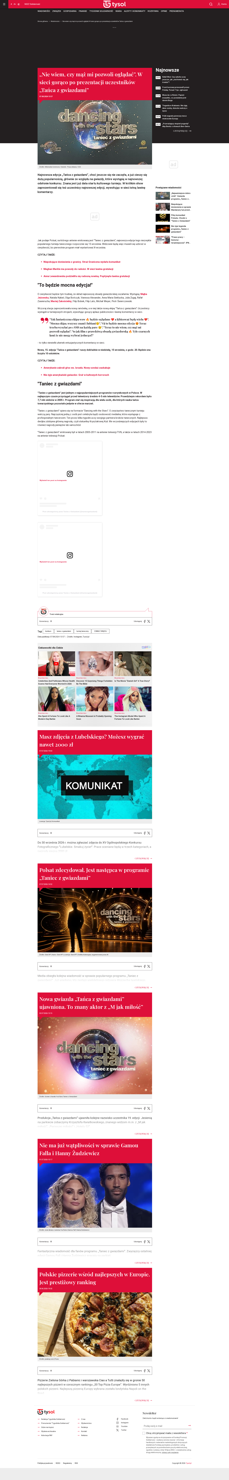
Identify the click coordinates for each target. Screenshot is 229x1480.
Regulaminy (67, 1463)
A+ (15, 4)
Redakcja (84, 1427)
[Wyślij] (189, 1425)
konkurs (48, 631)
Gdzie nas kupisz (47, 1427)
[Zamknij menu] (4, 4)
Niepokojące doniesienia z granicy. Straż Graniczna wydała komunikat (82, 262)
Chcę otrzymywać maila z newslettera (166, 1433)
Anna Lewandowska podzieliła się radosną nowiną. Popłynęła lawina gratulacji (87, 276)
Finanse (83, 11)
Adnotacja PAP (46, 1435)
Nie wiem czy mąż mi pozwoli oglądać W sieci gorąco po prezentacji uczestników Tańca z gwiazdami (97, 21)
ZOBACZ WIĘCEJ (100, 631)
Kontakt (84, 1431)
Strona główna (43, 21)
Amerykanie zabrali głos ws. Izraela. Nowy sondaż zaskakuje (77, 368)
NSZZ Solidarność (32, 4)
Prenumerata (176, 11)
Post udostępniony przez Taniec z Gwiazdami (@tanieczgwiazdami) (70, 512)
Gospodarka (69, 11)
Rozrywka (153, 11)
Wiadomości (44, 11)
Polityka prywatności (45, 1463)
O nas (83, 1419)
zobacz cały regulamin (170, 1452)
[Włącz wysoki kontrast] (19, 4)
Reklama (84, 1435)
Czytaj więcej (180, 131)
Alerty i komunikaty (134, 11)
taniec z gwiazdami (64, 631)
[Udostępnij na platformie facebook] (144, 621)
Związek (56, 11)
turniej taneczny (82, 631)
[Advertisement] (114, 46)
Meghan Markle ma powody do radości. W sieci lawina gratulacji (78, 269)
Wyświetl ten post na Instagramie (53, 480)
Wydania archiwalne (48, 1431)
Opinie (164, 11)
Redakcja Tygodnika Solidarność (53, 1419)
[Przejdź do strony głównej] (111, 4)
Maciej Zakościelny (61, 301)
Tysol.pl (188, 1463)
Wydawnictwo (86, 1423)
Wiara (118, 11)
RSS (76, 1463)
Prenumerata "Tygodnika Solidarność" (55, 1423)
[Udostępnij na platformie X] (148, 621)
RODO (58, 1463)
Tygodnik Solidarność (101, 11)
